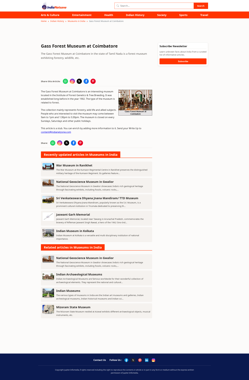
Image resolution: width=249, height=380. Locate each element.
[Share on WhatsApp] (65, 81)
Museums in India (76, 21)
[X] (133, 360)
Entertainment (82, 15)
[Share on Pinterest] (93, 81)
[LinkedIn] (146, 360)
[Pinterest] (140, 360)
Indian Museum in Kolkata (75, 231)
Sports (183, 15)
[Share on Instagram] (72, 81)
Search (200, 5)
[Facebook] (126, 360)
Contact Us (99, 360)
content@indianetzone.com (56, 132)
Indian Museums (68, 291)
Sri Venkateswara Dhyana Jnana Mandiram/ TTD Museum (97, 198)
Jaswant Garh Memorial (73, 214)
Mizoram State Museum (73, 307)
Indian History (135, 15)
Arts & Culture (50, 15)
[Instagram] (153, 360)
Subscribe (183, 61)
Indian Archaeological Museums (79, 274)
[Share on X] (79, 81)
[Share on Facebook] (86, 81)
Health (108, 15)
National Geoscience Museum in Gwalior (85, 182)
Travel (204, 15)
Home (44, 21)
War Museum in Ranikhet (74, 165)
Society (161, 15)
